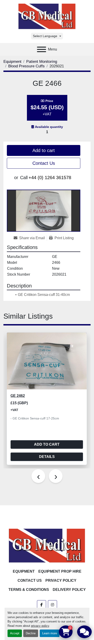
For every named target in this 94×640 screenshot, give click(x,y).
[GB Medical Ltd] (47, 545)
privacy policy (40, 625)
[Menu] (41, 49)
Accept (14, 633)
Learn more (49, 633)
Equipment (24, 571)
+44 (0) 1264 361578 (50, 177)
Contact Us (43, 163)
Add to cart (43, 150)
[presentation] (38, 476)
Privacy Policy (60, 580)
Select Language (45, 36)
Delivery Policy (69, 590)
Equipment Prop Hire (59, 571)
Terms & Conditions (28, 590)
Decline (31, 633)
